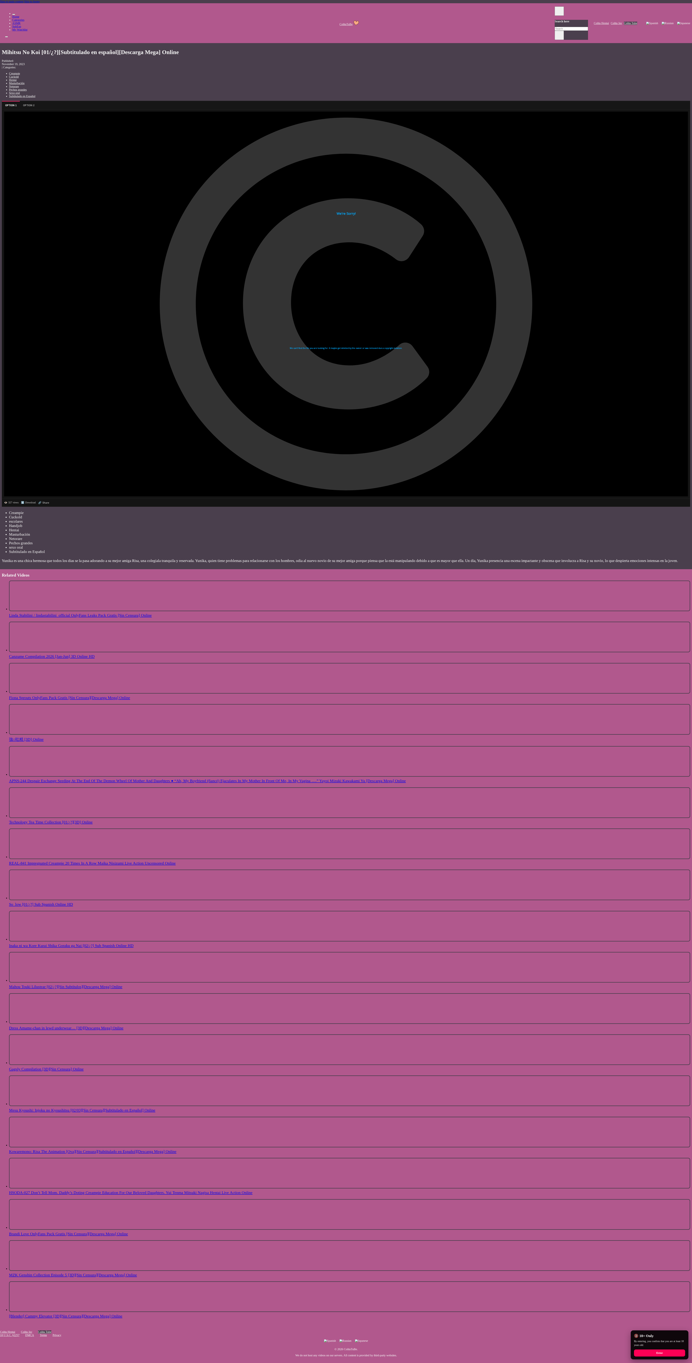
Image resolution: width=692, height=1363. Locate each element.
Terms (43, 1335)
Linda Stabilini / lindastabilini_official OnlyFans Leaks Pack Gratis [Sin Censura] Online (80, 615)
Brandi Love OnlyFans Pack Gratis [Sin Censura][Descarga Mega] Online (68, 1234)
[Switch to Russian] (667, 23)
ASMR (16, 23)
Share (43, 502)
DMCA (29, 1335)
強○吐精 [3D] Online (26, 739)
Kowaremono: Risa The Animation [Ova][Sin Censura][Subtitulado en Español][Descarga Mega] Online (92, 1151)
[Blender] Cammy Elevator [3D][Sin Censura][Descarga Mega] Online (65, 1316)
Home (15, 16)
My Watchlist (19, 29)
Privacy (57, 1335)
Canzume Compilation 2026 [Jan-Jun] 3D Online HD (52, 656)
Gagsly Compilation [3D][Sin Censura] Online (46, 1069)
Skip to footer (32, 1)
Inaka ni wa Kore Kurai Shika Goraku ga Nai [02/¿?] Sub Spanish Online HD (71, 945)
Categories (18, 19)
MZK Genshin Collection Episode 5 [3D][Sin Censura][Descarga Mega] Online (73, 1275)
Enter (659, 1352)
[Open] (6, 36)
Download (28, 502)
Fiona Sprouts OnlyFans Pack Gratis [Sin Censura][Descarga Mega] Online (69, 697)
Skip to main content (11, 1)
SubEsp (16, 26)
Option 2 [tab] (28, 105)
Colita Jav (616, 23)
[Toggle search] (559, 11)
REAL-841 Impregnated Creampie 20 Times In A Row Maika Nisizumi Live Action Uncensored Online (92, 863)
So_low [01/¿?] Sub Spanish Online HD (41, 904)
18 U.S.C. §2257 (9, 1335)
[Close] (13, 14)
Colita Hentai (601, 23)
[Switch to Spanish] (652, 23)
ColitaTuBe (346, 24)
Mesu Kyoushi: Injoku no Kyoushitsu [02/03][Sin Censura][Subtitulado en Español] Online (82, 1110)
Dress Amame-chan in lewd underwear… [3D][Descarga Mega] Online (66, 1028)
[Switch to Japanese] (683, 23)
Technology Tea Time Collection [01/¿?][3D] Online (51, 822)
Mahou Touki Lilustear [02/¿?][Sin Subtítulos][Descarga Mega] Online (65, 986)
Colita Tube (630, 23)
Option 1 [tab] (11, 105)
